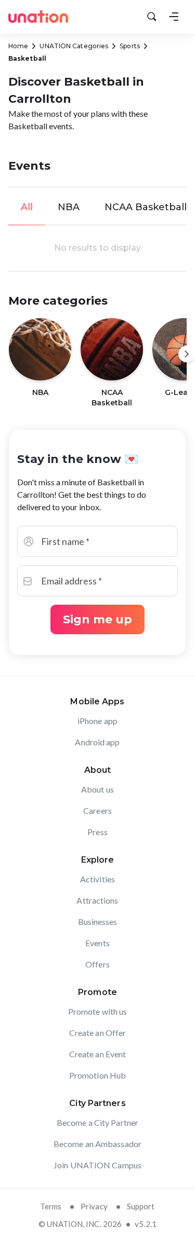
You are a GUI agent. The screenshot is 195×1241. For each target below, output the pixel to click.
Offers (97, 964)
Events (97, 943)
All (27, 207)
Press (97, 832)
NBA (69, 207)
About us (97, 789)
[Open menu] (174, 16)
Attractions (97, 900)
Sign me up (97, 619)
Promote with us (97, 1011)
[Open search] (152, 16)
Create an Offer (97, 1033)
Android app (97, 742)
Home (18, 46)
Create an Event (97, 1054)
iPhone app (97, 721)
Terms (50, 1206)
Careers (97, 810)
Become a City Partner (97, 1122)
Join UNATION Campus (97, 1165)
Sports (130, 46)
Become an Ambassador (97, 1144)
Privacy (94, 1206)
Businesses (98, 921)
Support (141, 1206)
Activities (97, 879)
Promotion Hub (97, 1075)
